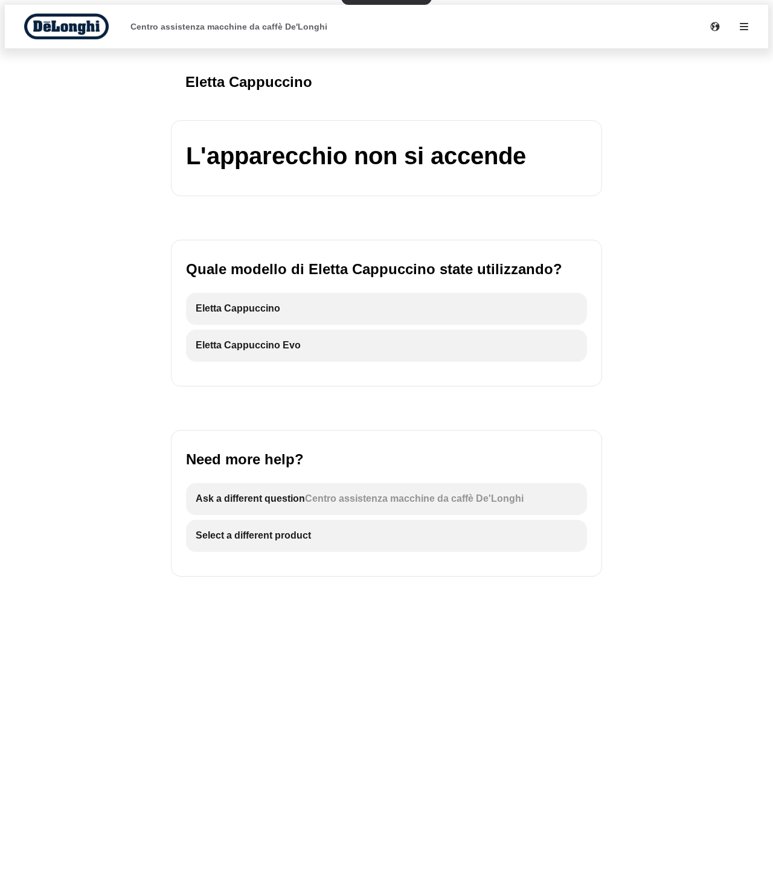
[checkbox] (386, 309)
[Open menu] (744, 26)
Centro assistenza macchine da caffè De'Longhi (228, 26)
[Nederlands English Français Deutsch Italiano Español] (715, 26)
